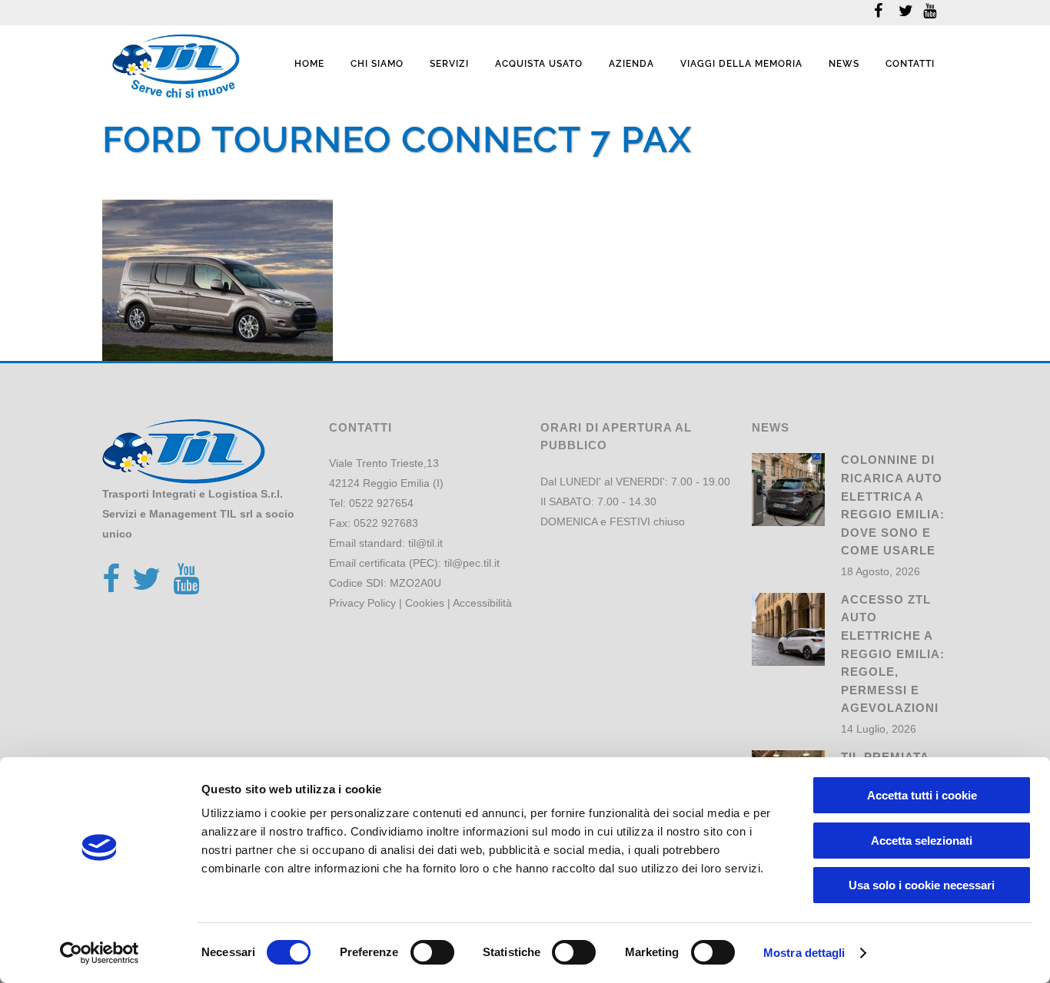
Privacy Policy (362, 603)
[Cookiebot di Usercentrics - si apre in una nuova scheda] (99, 953)
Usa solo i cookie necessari (922, 885)
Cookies (424, 603)
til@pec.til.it (472, 563)
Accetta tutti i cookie (922, 795)
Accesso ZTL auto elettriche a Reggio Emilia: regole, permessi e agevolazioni (893, 653)
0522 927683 (386, 523)
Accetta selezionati (921, 840)
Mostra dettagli (804, 952)
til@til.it (425, 543)
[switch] (432, 952)
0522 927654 (381, 503)
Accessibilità (482, 603)
